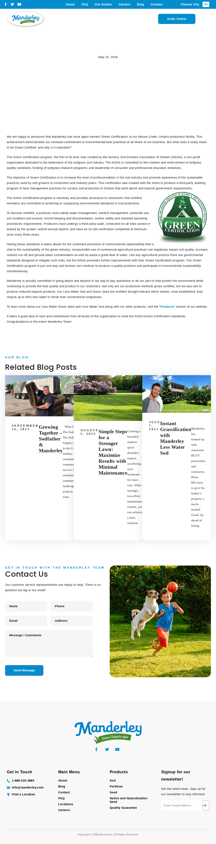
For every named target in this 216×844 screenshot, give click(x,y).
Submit (206, 805)
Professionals (97, 19)
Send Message (24, 670)
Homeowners (70, 19)
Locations (142, 19)
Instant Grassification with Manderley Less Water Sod (175, 438)
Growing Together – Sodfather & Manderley (51, 438)
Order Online (176, 19)
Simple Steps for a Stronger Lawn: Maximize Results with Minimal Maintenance (113, 452)
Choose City (190, 4)
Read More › (209, 425)
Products (121, 19)
